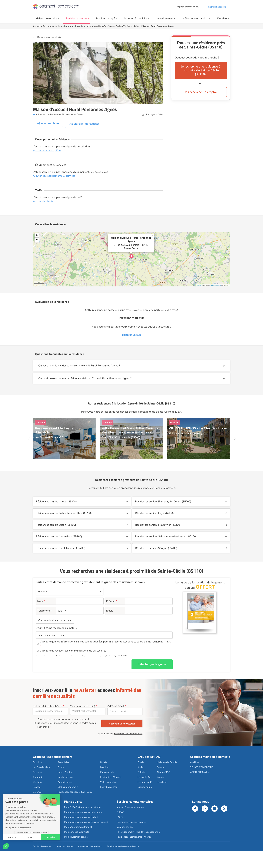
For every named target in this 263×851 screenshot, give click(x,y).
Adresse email (115, 706)
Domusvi (37, 772)
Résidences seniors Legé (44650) (154, 513)
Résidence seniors (76, 18)
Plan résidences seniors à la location (83, 812)
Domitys (37, 762)
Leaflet (199, 285)
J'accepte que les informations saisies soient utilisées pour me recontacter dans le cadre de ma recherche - (105, 641)
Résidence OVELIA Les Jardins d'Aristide (58, 430)
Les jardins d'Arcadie (111, 777)
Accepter (51, 837)
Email (109, 610)
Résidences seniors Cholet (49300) (56, 501)
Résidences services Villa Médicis (75, 791)
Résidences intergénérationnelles (134, 836)
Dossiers (222, 18)
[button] (5, 846)
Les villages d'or (108, 787)
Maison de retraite (46, 18)
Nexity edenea (65, 777)
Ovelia (61, 767)
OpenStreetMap (216, 285)
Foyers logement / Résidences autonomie (138, 831)
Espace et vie (107, 772)
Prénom (111, 601)
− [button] (37, 239)
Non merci (12, 837)
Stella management (68, 787)
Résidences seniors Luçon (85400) (56, 525)
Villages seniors (125, 827)
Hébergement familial (195, 18)
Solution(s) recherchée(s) (47, 706)
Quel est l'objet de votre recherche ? (197, 57)
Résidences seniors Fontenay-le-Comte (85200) (163, 501)
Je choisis (31, 837)
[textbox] (61, 611)
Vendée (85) (100, 26)
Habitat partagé (105, 18)
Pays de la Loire (83, 26)
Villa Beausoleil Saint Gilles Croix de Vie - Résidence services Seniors (130, 430)
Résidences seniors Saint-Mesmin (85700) (60, 548)
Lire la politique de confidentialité (18, 828)
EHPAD (121, 812)
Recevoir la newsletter (122, 723)
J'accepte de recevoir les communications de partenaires (73, 650)
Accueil (36, 26)
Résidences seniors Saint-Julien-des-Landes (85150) (166, 536)
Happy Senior (65, 772)
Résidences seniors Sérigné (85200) (156, 548)
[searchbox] (50, 711)
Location (68, 26)
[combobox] (62, 610)
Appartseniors (65, 782)
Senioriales (63, 762)
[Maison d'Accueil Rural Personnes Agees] (131, 256)
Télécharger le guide (152, 664)
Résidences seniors (52, 26)
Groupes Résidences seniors (52, 756)
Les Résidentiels (41, 767)
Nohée (103, 762)
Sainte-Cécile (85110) (119, 26)
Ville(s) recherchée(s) (82, 706)
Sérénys (37, 791)
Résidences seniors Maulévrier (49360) (158, 525)
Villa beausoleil (108, 782)
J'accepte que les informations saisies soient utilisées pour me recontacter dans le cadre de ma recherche (66, 723)
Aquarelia (38, 777)
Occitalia (37, 782)
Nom (41, 601)
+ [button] (37, 235)
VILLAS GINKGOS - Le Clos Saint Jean (198, 428)
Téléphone (44, 610)
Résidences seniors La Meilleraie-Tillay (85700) (64, 513)
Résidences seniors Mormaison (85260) (59, 536)
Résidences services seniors (131, 822)
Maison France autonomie (130, 807)
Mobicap (104, 767)
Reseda (37, 787)
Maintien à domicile (135, 18)
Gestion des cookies (42, 846)
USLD (120, 817)
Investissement (165, 18)
